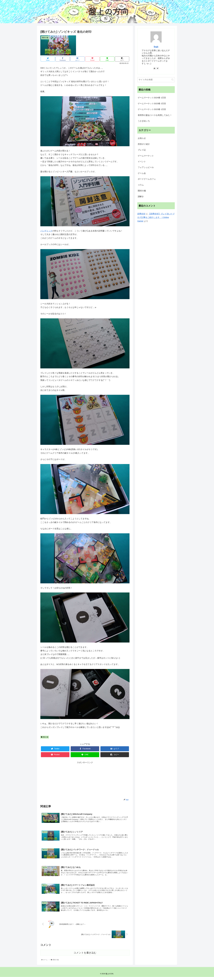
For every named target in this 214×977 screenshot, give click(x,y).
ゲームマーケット (146, 156)
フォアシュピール (146, 167)
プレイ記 (142, 150)
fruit (156, 46)
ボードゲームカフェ (147, 179)
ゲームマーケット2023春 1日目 (152, 109)
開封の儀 (45, 737)
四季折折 (141, 214)
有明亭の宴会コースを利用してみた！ (155, 115)
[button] (172, 79)
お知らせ (142, 138)
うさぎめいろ (144, 121)
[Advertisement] (85, 779)
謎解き (141, 196)
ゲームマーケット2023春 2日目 (152, 103)
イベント (142, 161)
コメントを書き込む (85, 952)
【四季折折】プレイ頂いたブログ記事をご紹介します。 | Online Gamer (156, 217)
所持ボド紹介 (144, 144)
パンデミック (46, 231)
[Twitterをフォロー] (157, 68)
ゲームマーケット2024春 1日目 (152, 98)
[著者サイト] (154, 68)
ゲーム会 (142, 173)
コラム (141, 185)
